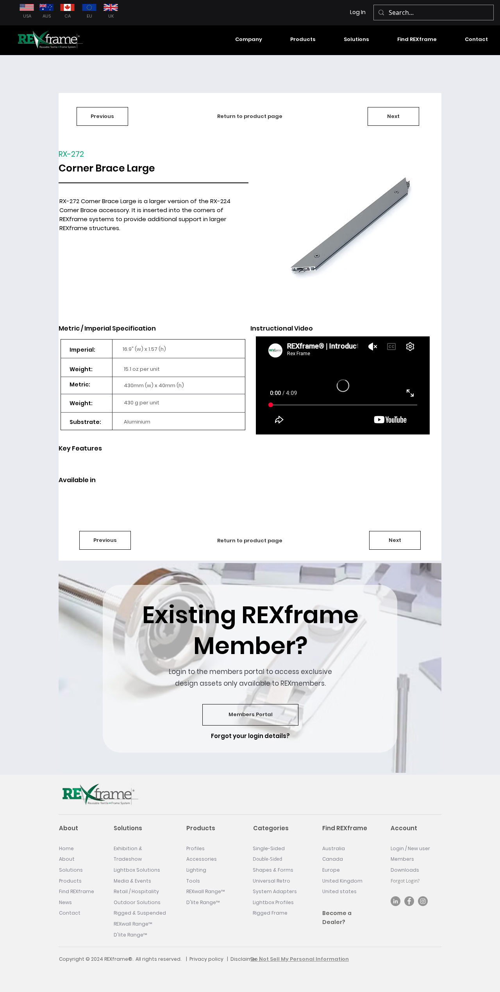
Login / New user (410, 848)
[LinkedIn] (395, 901)
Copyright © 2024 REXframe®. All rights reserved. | (124, 959)
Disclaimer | (245, 959)
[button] (240, 39)
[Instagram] (423, 901)
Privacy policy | (209, 959)
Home (66, 848)
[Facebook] (409, 901)
